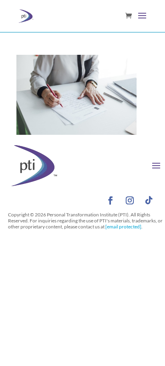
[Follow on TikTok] (149, 200)
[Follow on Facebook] (111, 200)
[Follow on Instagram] (130, 200)
